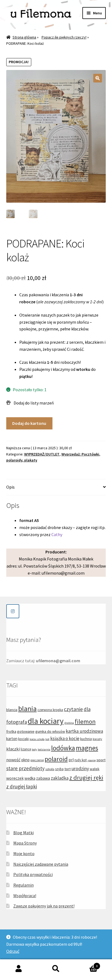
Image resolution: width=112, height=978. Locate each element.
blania (27, 708)
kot (47, 739)
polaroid (56, 759)
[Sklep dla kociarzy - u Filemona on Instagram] (12, 611)
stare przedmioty (25, 768)
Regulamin (23, 885)
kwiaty (97, 739)
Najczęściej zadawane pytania (40, 864)
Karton (86, 964)
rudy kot (80, 760)
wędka (29, 778)
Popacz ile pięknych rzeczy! (64, 37)
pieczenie (37, 760)
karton (11, 738)
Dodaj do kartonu (29, 423)
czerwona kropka (50, 710)
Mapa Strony (25, 843)
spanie (92, 760)
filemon (85, 721)
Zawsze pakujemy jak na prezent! (43, 906)
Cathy (56, 534)
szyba (59, 769)
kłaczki (13, 748)
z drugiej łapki (21, 786)
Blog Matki (23, 832)
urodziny (80, 768)
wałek (94, 768)
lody (34, 749)
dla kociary (46, 721)
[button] (97, 78)
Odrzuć (12, 951)
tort (67, 768)
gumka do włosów (50, 731)
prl (71, 759)
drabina (69, 723)
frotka (11, 731)
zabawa (43, 778)
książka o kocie (64, 738)
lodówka (63, 748)
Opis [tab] (10, 487)
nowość (13, 759)
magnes (87, 748)
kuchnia (86, 739)
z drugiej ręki (86, 777)
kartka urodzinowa (84, 731)
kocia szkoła (37, 739)
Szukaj (55, 969)
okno (25, 759)
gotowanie (26, 731)
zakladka (60, 778)
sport (101, 759)
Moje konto (24, 853)
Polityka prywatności (33, 874)
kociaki (23, 739)
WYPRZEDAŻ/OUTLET (42, 454)
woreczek (15, 778)
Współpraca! (24, 895)
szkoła (49, 769)
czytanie (73, 709)
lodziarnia (44, 749)
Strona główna (24, 37)
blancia (11, 709)
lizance (26, 749)
